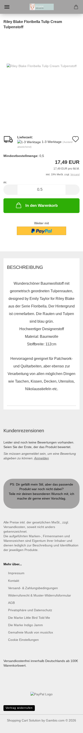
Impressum (16, 573)
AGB (11, 603)
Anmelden (41, 458)
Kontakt (41, 503)
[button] (10, 190)
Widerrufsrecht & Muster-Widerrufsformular (39, 595)
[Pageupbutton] (70, 726)
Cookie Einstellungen (23, 640)
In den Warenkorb (41, 205)
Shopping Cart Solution (24, 720)
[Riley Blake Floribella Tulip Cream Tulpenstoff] (42, 66)
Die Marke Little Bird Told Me (29, 617)
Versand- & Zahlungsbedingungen (33, 588)
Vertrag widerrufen (19, 708)
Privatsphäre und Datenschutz (30, 610)
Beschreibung (25, 267)
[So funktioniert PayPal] (41, 694)
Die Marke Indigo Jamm (25, 625)
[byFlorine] (41, 7)
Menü (7, 7)
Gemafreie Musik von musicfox (30, 632)
